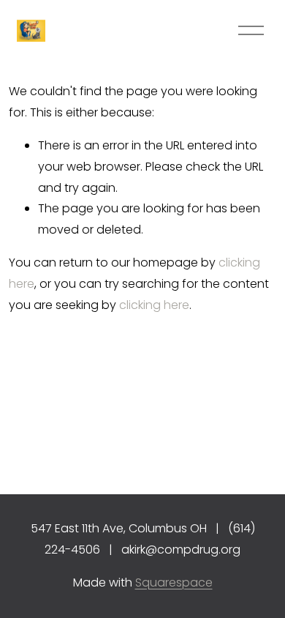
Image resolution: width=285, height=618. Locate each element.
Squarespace (174, 582)
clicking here (154, 305)
